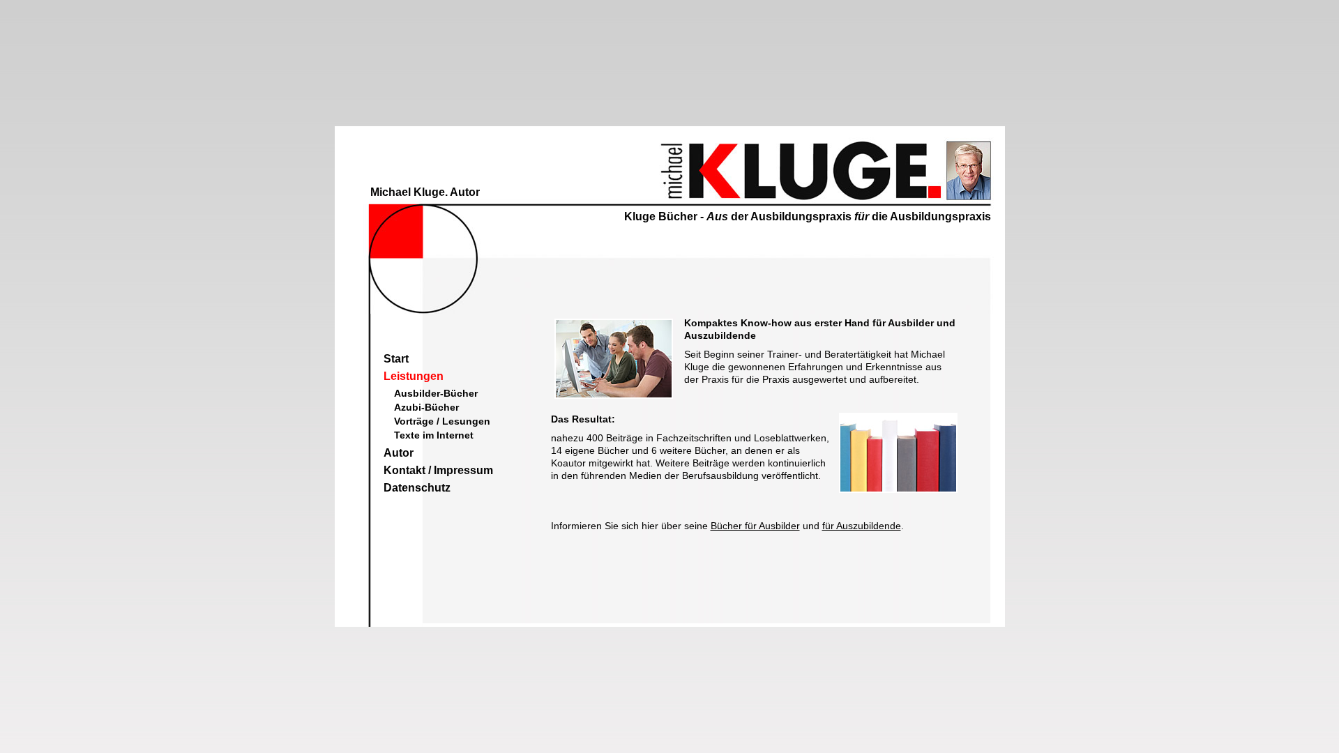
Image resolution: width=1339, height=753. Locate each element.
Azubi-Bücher (426, 407)
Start (396, 359)
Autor (399, 453)
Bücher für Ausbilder (755, 525)
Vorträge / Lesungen (442, 421)
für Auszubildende (861, 525)
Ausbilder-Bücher (436, 393)
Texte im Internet (434, 435)
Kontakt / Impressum (438, 470)
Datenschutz (417, 488)
